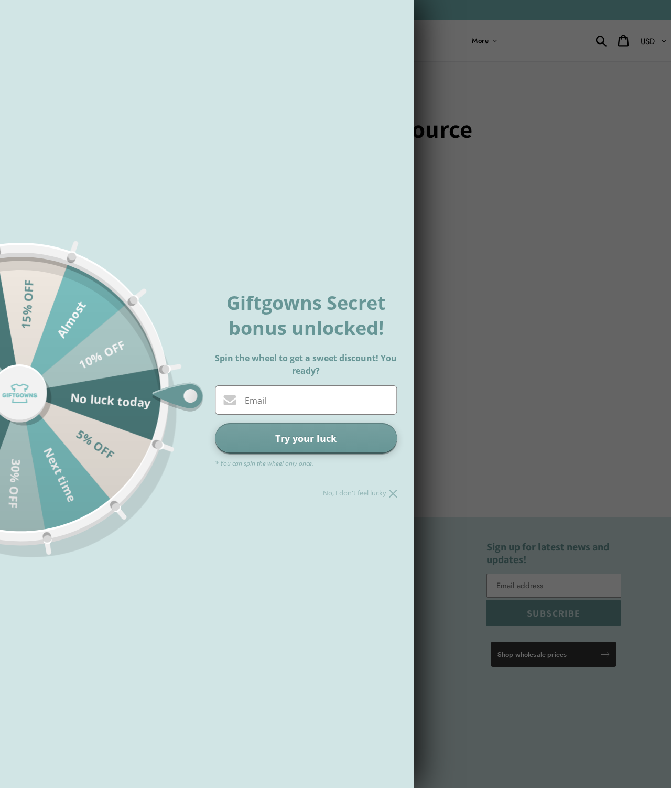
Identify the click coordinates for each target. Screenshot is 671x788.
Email (255, 400)
